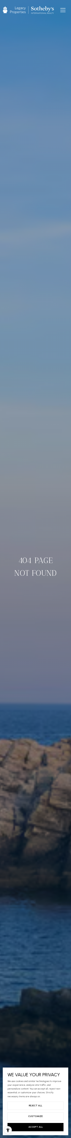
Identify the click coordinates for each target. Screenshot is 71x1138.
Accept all (35, 1127)
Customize (35, 1116)
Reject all (35, 1105)
